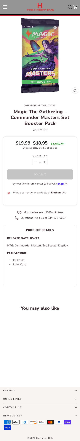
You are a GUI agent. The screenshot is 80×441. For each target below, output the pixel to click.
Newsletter (12, 415)
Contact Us (12, 407)
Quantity (40, 155)
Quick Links (12, 398)
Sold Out (17, 370)
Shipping (27, 147)
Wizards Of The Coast (39, 105)
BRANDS (9, 390)
